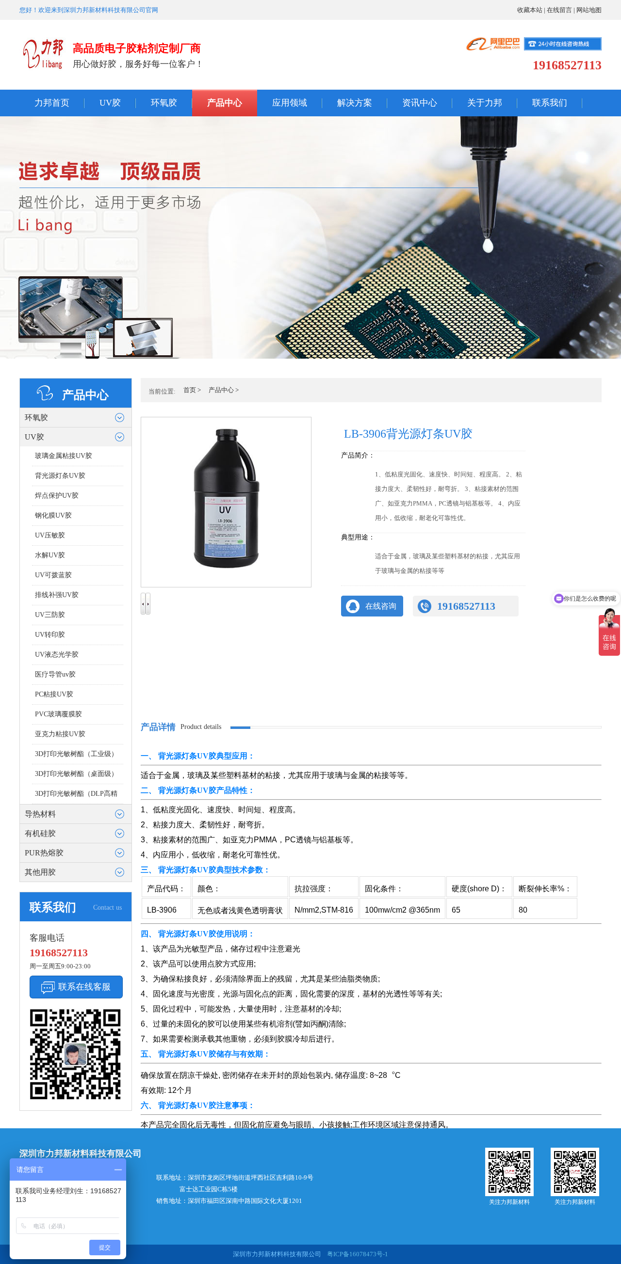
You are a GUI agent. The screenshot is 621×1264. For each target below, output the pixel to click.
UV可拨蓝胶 (53, 575)
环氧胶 (164, 103)
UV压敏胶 (50, 535)
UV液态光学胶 (57, 654)
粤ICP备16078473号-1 (357, 1254)
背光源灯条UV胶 (60, 475)
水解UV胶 (50, 555)
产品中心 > (224, 390)
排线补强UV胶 (57, 595)
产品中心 (224, 103)
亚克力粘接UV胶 (60, 734)
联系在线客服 (84, 987)
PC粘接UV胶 (54, 694)
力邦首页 (51, 103)
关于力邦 (484, 103)
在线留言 (559, 10)
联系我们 (549, 103)
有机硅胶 (40, 833)
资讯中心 (419, 103)
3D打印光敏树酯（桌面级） (76, 773)
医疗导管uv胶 (55, 674)
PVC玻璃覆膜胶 (58, 714)
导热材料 (40, 814)
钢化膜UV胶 (53, 515)
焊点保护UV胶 (57, 495)
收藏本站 (529, 10)
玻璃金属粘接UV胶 (63, 455)
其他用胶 (40, 872)
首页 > (192, 390)
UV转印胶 (50, 634)
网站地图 (589, 10)
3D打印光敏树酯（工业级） (76, 754)
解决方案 (354, 103)
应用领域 (289, 103)
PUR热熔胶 (44, 853)
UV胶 (110, 103)
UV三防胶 (50, 614)
